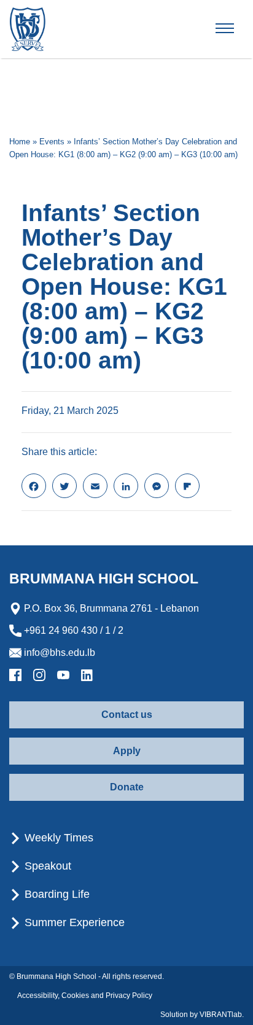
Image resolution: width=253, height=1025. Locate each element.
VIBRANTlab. (222, 1014)
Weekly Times (57, 838)
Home (19, 141)
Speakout (46, 866)
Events (51, 141)
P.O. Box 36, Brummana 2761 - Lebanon (110, 608)
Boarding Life (55, 894)
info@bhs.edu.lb (58, 652)
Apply (127, 751)
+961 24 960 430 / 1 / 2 (72, 630)
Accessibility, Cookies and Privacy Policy (84, 995)
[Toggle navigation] (235, 29)
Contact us (126, 714)
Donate (127, 787)
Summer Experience (73, 922)
